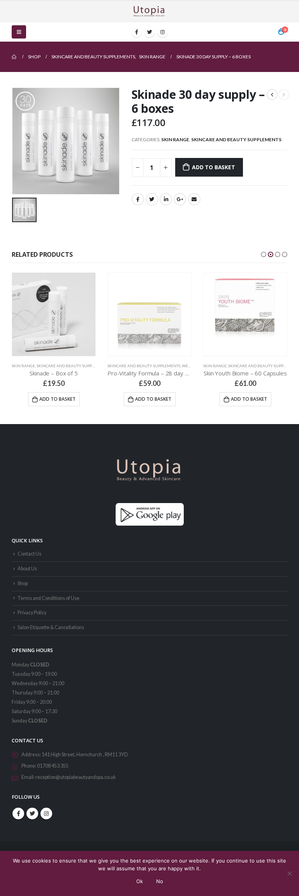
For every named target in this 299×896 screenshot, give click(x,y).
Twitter (152, 199)
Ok (139, 881)
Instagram (46, 813)
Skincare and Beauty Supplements (236, 139)
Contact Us (29, 554)
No (159, 881)
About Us (27, 569)
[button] (263, 254)
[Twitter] (149, 31)
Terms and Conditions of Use (48, 598)
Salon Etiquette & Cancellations (51, 627)
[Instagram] (162, 31)
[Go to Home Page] (14, 56)
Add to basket (213, 167)
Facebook (138, 199)
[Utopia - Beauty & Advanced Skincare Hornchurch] (149, 11)
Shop (23, 583)
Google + (180, 199)
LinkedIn (166, 199)
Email (194, 199)
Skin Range (175, 139)
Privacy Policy (32, 612)
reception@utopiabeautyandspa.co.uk (75, 777)
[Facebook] (136, 31)
